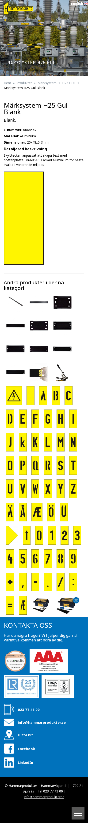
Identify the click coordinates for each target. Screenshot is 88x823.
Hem (7, 83)
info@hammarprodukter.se (42, 722)
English (77, 3)
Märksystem (47, 83)
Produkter (24, 83)
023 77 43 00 (29, 709)
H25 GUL (69, 83)
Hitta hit (25, 735)
